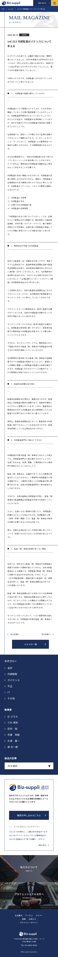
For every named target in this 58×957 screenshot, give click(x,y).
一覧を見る (42, 845)
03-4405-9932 (31, 945)
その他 (11, 698)
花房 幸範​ (13, 734)
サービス (29, 915)
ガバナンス (13, 680)
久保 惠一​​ (13, 741)
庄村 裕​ (12, 728)
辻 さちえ (12, 716)
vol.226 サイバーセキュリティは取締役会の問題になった (29, 835)
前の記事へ (15, 634)
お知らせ (32, 919)
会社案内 (18, 915)
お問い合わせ (42, 3)
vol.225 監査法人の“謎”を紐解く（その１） (27, 839)
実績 (24, 919)
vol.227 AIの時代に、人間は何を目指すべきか (28, 831)
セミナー (39, 915)
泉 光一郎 (12, 747)
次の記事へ (46, 634)
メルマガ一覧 (30, 644)
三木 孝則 (12, 722)
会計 (9, 668)
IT (8, 692)
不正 (9, 686)
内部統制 (12, 674)
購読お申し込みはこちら (29, 815)
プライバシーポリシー (29, 922)
